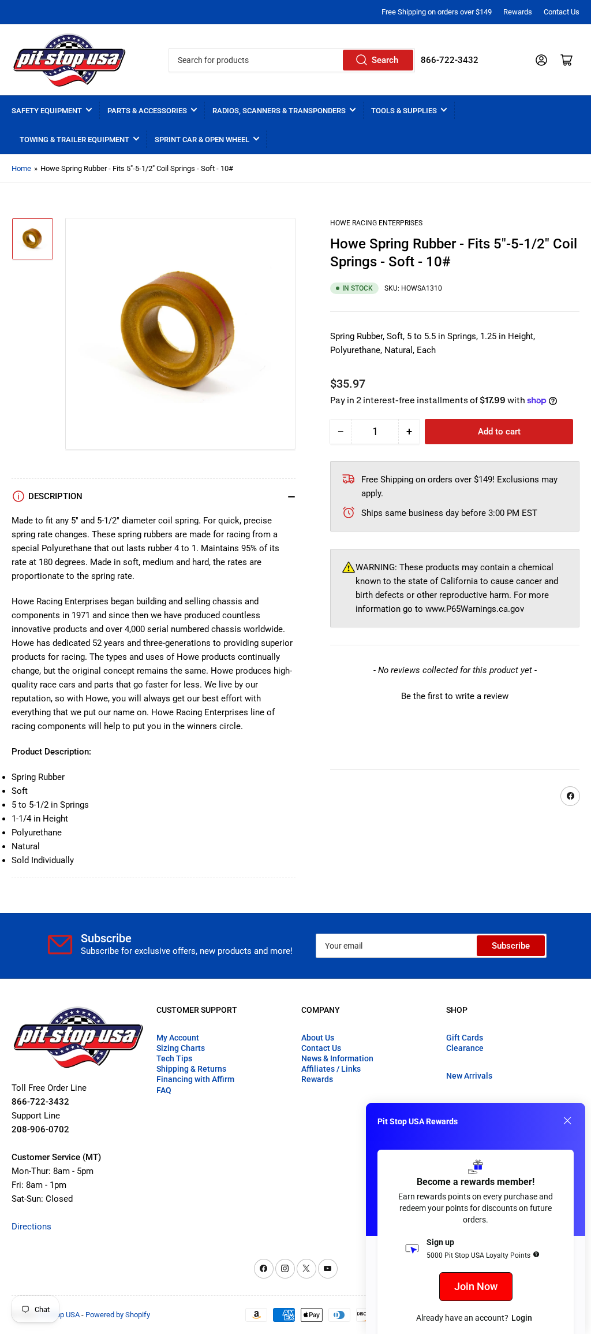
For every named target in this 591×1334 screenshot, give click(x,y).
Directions (31, 1226)
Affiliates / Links (331, 1068)
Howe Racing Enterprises (376, 223)
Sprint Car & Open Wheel (202, 139)
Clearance (465, 1048)
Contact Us (561, 12)
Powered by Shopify (117, 1314)
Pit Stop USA (59, 1314)
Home (21, 168)
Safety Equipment (47, 110)
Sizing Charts (180, 1048)
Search (385, 60)
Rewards (517, 12)
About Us (317, 1037)
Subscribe (511, 946)
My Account (177, 1037)
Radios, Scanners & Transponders (279, 110)
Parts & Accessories (147, 110)
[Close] (567, 1120)
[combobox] (292, 60)
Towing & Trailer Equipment (74, 139)
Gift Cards (464, 1037)
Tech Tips (174, 1058)
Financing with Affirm (195, 1079)
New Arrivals (469, 1075)
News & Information (337, 1058)
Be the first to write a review (454, 696)
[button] (454, 695)
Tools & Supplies (404, 110)
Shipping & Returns (191, 1068)
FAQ (163, 1090)
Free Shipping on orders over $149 (436, 12)
